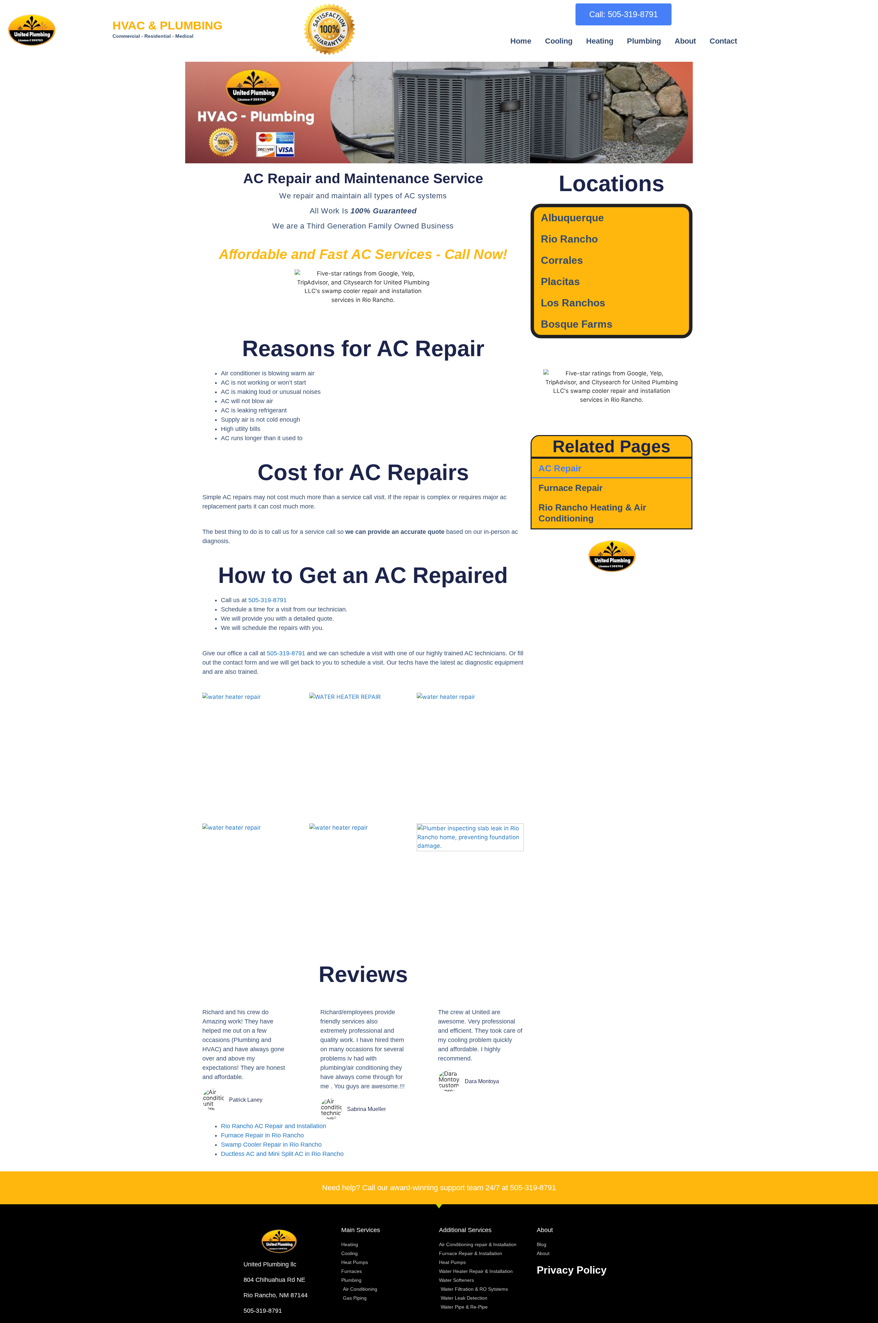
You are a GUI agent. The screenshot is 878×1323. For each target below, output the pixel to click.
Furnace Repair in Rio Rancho (262, 1135)
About (685, 41)
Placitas (560, 281)
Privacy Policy (572, 1270)
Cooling (558, 41)
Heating (599, 41)
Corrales (562, 260)
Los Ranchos (573, 302)
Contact (723, 41)
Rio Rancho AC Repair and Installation (273, 1126)
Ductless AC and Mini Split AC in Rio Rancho (282, 1153)
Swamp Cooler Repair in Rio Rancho (271, 1144)
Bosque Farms (577, 324)
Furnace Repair (570, 488)
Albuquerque (572, 217)
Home (520, 41)
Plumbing (644, 41)
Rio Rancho (569, 239)
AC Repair (559, 468)
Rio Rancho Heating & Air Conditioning (592, 512)
